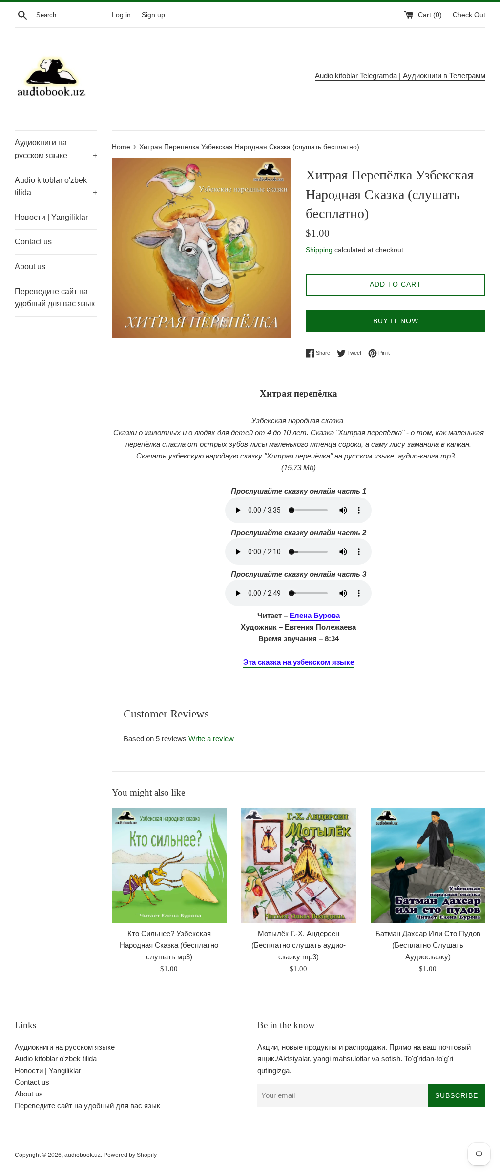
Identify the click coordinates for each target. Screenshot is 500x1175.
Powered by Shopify (130, 1155)
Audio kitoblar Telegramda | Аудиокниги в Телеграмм (400, 75)
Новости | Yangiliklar (51, 217)
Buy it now (395, 321)
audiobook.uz (82, 1155)
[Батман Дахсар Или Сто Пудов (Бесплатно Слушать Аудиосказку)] (428, 865)
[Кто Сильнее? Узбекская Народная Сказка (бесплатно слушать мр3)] (169, 865)
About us (30, 266)
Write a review (211, 739)
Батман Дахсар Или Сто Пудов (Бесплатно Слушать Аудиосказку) (427, 945)
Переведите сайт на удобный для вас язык (55, 297)
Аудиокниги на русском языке (56, 149)
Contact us (33, 242)
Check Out (469, 15)
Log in (121, 15)
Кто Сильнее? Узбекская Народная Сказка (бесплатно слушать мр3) (169, 945)
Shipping (319, 250)
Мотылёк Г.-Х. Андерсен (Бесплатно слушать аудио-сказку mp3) (298, 945)
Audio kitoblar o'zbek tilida (56, 186)
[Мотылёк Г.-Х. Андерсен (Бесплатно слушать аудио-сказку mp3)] (298, 865)
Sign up (153, 15)
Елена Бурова (315, 615)
